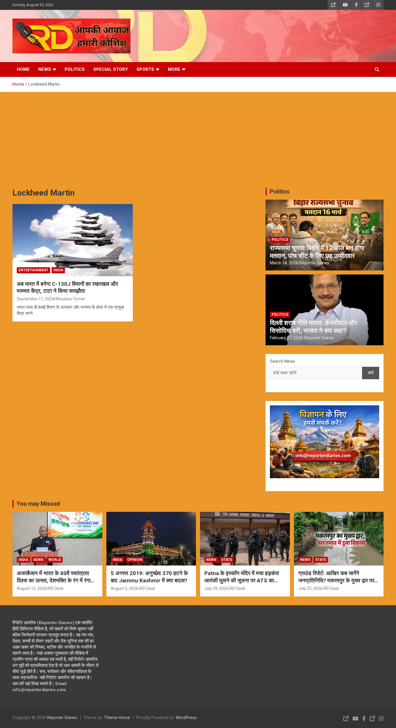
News (44, 69)
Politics (75, 69)
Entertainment (33, 270)
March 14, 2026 (284, 263)
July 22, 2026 (310, 588)
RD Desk (55, 588)
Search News (282, 361)
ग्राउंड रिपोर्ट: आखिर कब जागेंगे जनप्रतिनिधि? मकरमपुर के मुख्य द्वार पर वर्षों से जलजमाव (336, 580)
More (174, 69)
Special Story (110, 69)
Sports (145, 69)
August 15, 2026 (32, 588)
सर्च (370, 372)
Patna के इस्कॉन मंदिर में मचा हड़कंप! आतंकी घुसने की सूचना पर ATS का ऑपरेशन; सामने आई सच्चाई (241, 580)
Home (23, 69)
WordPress (186, 717)
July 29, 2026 (216, 588)
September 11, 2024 (35, 299)
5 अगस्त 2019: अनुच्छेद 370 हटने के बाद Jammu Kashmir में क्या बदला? (149, 577)
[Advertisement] (198, 135)
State (226, 560)
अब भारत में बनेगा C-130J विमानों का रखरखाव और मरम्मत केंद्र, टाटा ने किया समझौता (67, 288)
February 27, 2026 (286, 337)
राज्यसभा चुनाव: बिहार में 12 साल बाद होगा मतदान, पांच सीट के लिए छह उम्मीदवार (317, 251)
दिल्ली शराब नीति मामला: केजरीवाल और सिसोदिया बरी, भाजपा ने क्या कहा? (313, 326)
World (54, 560)
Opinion (134, 560)
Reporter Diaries (314, 263)
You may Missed (38, 503)
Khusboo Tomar (70, 299)
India (58, 270)
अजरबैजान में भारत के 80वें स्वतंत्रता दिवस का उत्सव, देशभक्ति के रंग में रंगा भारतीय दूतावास (53, 580)
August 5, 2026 (124, 588)
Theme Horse (117, 717)
